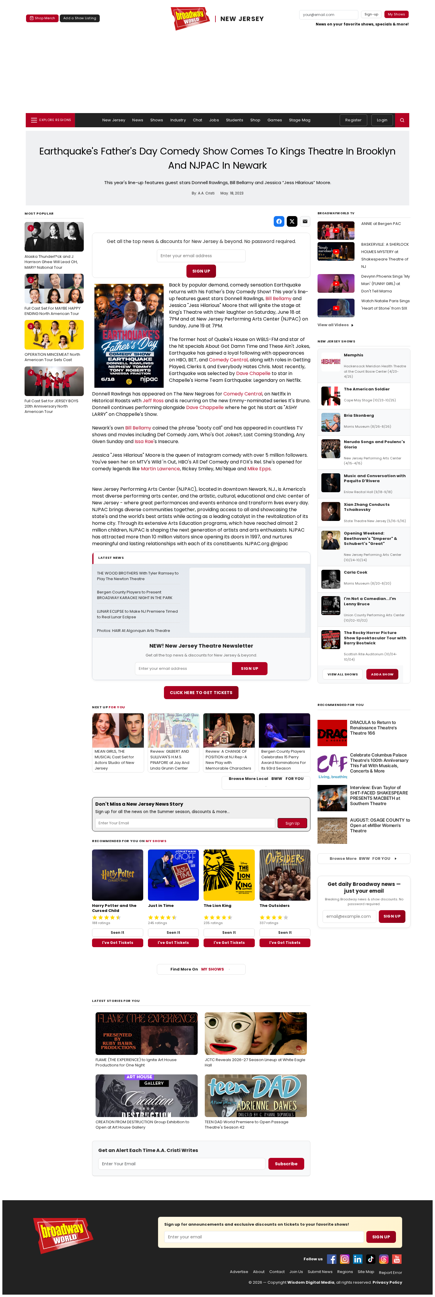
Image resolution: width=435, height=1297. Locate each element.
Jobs (214, 120)
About (259, 1272)
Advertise (239, 1272)
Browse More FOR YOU (360, 858)
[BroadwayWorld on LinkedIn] (357, 1259)
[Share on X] (292, 221)
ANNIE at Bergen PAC (381, 223)
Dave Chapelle (253, 373)
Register (353, 120)
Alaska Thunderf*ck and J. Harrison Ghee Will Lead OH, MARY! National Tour (51, 248)
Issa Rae (144, 441)
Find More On (197, 969)
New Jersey (113, 120)
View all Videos (333, 325)
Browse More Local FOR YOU (266, 778)
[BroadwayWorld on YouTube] (397, 1259)
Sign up (392, 916)
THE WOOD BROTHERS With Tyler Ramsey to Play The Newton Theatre (138, 576)
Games (275, 120)
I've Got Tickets (117, 942)
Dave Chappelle (205, 407)
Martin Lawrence (160, 468)
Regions (345, 1272)
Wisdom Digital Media (310, 1282)
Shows (156, 120)
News (137, 120)
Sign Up (201, 271)
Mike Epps (259, 468)
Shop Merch (45, 18)
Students (234, 120)
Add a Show (382, 674)
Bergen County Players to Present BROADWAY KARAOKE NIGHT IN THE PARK (135, 595)
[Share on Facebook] (279, 221)
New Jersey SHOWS (336, 341)
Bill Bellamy (278, 298)
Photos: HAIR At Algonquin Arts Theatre (133, 630)
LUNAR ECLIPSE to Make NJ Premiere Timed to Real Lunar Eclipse (138, 614)
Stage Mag (299, 120)
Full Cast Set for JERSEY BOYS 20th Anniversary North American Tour (51, 392)
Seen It (117, 932)
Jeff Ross (153, 400)
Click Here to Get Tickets (201, 693)
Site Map (366, 1272)
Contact (277, 1272)
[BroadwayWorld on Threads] (383, 1259)
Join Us (296, 1272)
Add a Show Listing (79, 18)
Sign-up (371, 14)
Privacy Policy (387, 1282)
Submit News (320, 1272)
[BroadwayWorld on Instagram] (344, 1259)
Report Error (390, 1272)
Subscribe (286, 1164)
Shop (255, 120)
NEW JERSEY (242, 19)
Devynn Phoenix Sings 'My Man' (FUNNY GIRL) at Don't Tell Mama (385, 283)
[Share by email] (305, 221)
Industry (178, 120)
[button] (402, 120)
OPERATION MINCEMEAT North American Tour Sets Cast (52, 343)
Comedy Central (228, 359)
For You (117, 707)
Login (382, 120)
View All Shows (343, 674)
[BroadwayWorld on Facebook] (331, 1259)
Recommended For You (341, 705)
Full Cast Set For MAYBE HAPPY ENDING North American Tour (52, 296)
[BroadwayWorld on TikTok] (370, 1259)
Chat (197, 120)
